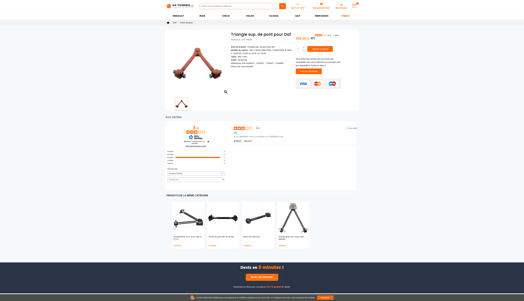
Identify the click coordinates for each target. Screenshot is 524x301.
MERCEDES (321, 16)
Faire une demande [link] (309, 71)
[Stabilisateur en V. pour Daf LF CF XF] (188, 218)
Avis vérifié (353, 128)
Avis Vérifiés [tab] (174, 117)
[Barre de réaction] (258, 218)
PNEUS (345, 16)
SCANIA (274, 16)
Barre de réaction (251, 237)
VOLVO (250, 16)
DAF (297, 16)
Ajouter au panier (320, 49)
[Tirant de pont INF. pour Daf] (223, 218)
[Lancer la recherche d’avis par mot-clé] (223, 179)
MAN (202, 16)
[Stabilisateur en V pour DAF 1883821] (293, 218)
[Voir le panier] (354, 5)
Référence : (236, 40)
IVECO (226, 16)
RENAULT (178, 16)
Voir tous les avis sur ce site (196, 146)
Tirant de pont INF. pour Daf (221, 237)
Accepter (325, 298)
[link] (321, 6)
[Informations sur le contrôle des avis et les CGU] (208, 142)
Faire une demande (262, 277)
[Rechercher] (282, 6)
